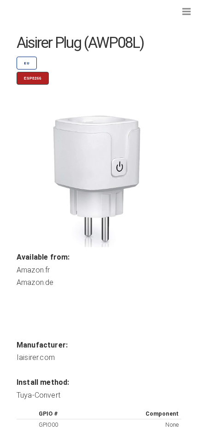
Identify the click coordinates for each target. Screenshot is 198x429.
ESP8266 (32, 78)
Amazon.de (35, 282)
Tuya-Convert (38, 395)
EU (26, 63)
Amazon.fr (33, 270)
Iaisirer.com (36, 357)
